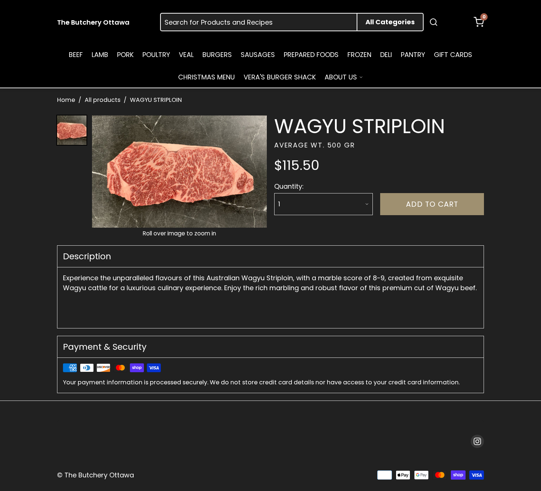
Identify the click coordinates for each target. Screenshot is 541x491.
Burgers (217, 54)
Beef (76, 54)
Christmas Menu (206, 77)
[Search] (433, 22)
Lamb (100, 54)
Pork (125, 54)
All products (102, 100)
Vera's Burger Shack (280, 77)
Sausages (258, 54)
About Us (341, 77)
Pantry (413, 54)
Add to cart (432, 204)
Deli (386, 54)
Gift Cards (453, 54)
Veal (186, 54)
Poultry (156, 54)
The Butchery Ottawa (93, 22)
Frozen (359, 54)
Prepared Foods (311, 54)
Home (66, 100)
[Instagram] (477, 441)
